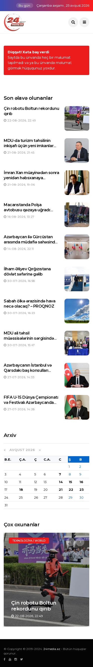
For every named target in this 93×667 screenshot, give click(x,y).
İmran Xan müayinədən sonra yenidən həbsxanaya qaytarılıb (31, 177)
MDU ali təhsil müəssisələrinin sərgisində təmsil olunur (29, 338)
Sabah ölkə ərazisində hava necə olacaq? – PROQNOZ (30, 304)
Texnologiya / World (28, 540)
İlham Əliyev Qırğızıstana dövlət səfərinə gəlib (27, 271)
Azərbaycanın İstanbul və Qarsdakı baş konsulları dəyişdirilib (28, 370)
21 (60, 489)
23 (81, 489)
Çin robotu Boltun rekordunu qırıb (33, 606)
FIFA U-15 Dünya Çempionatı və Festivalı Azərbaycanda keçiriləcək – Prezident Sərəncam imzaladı (31, 405)
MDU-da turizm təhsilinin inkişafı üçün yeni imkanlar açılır (29, 145)
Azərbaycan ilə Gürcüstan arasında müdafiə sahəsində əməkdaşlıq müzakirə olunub (31, 242)
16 (81, 482)
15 (70, 482)
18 (21, 489)
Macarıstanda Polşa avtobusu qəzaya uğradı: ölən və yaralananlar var (27, 209)
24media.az (51, 649)
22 (71, 489)
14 (61, 482)
